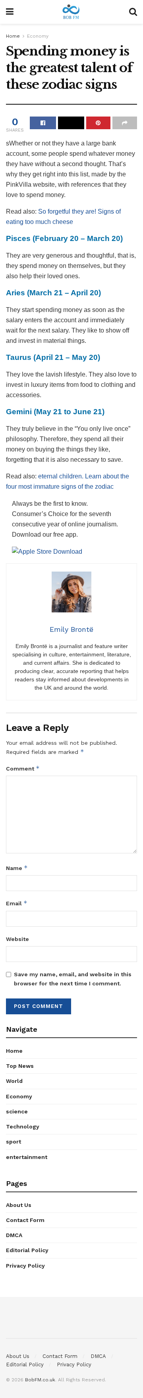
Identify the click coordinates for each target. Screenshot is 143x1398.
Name (17, 868)
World (14, 1081)
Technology (22, 1126)
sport (13, 1141)
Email (16, 903)
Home (13, 36)
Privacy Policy (25, 1265)
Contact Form (25, 1220)
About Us (18, 1205)
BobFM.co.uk (40, 1380)
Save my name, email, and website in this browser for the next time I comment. (72, 978)
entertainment (26, 1157)
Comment (23, 768)
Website (17, 939)
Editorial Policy (27, 1250)
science (17, 1111)
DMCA (14, 1235)
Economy (37, 36)
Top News (20, 1066)
